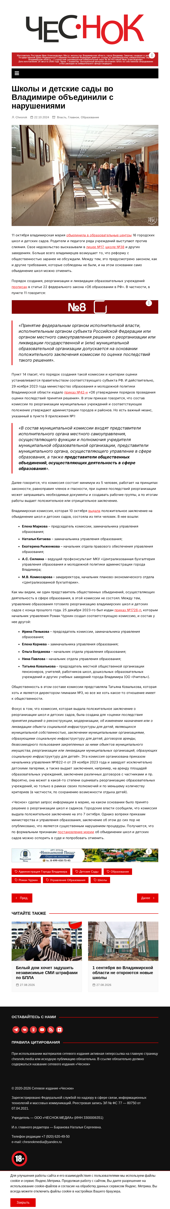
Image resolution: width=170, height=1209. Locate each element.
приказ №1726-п (127, 610)
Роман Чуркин (28, 880)
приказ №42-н (76, 392)
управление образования (67, 880)
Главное (73, 117)
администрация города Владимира (43, 871)
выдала (94, 511)
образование (120, 871)
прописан (19, 287)
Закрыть (23, 1202)
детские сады (88, 871)
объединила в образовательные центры (99, 235)
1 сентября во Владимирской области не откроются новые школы (122, 972)
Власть (61, 117)
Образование (90, 117)
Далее (145, 898)
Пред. (24, 898)
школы (102, 880)
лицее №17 (94, 247)
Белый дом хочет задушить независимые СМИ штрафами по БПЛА (47, 972)
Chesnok (21, 117)
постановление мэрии (76, 832)
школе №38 (114, 247)
